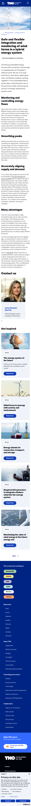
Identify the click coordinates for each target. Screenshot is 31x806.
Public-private (9, 712)
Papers (7, 628)
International (9, 727)
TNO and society (10, 661)
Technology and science (12, 674)
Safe (7, 581)
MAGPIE (9, 253)
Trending (8, 632)
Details (3, 796)
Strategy (8, 653)
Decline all (23, 801)
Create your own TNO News (16, 746)
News (7, 608)
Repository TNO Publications (13, 698)
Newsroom (7, 604)
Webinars (8, 616)
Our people (8, 657)
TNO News (8, 636)
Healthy (8, 576)
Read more (10, 374)
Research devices (10, 682)
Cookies (7, 766)
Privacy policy (14, 796)
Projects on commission (12, 708)
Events (7, 612)
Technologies (9, 686)
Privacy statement (10, 771)
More (14, 556)
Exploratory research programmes (15, 690)
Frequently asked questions (13, 669)
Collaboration (8, 704)
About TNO (7, 641)
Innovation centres (11, 723)
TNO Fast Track (9, 715)
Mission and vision (10, 649)
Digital (8, 586)
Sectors (8, 592)
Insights (7, 620)
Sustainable (10, 571)
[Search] (28, 3)
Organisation (9, 645)
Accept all (8, 801)
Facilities (8, 678)
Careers (9, 597)
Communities (9, 665)
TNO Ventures (9, 719)
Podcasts (8, 624)
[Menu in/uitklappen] (3, 3)
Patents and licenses (11, 694)
